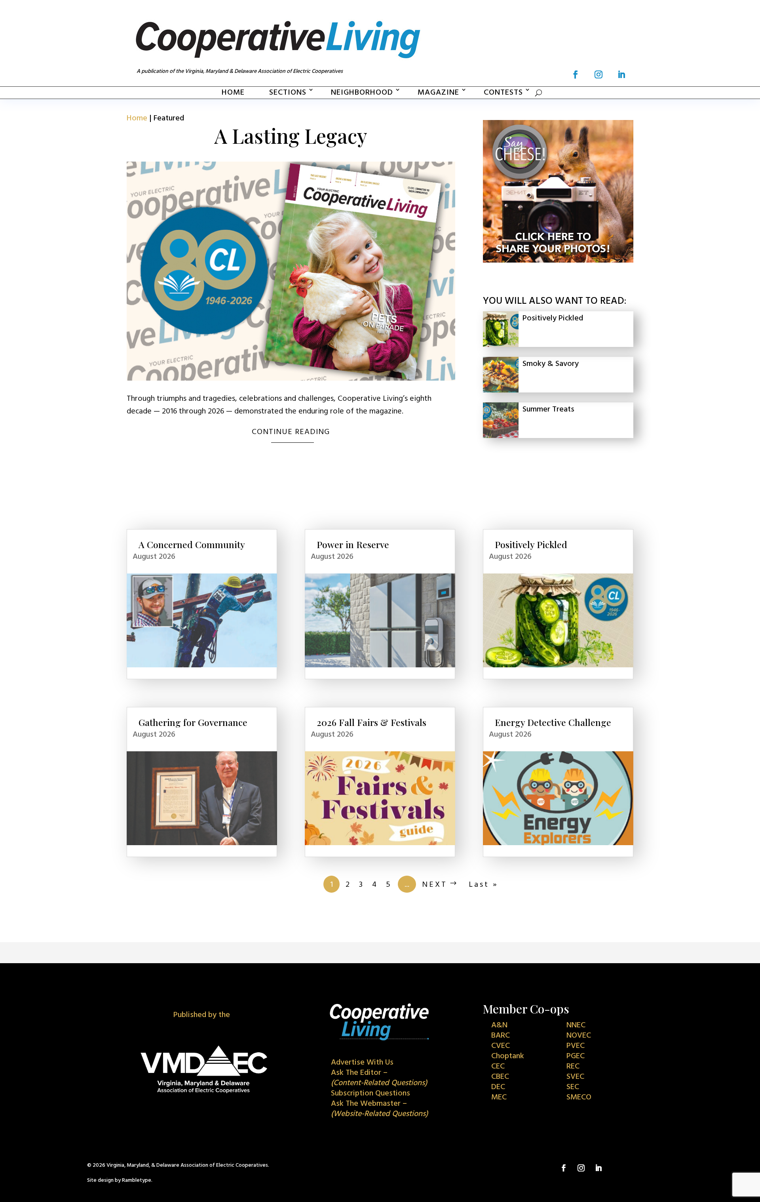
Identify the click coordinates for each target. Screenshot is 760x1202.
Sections (287, 93)
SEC (572, 1087)
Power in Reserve (353, 544)
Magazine (438, 93)
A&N (499, 1025)
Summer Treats (548, 409)
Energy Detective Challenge (553, 722)
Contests (503, 93)
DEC (498, 1087)
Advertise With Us (362, 1062)
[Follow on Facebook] (575, 74)
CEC (498, 1066)
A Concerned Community (192, 544)
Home (233, 93)
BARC (500, 1035)
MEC (499, 1097)
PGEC (575, 1056)
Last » (483, 884)
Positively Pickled (552, 318)
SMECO (578, 1097)
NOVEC (578, 1035)
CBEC (500, 1077)
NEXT (434, 884)
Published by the (201, 1015)
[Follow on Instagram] (598, 74)
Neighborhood (362, 93)
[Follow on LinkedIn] (621, 74)
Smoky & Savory (550, 364)
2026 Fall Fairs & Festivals (371, 722)
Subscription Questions (370, 1093)
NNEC (575, 1025)
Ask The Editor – (379, 1078)
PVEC (575, 1046)
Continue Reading (291, 432)
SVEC (575, 1077)
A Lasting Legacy (290, 135)
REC (573, 1066)
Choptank (507, 1056)
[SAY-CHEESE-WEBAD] (558, 260)
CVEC (500, 1046)
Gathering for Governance (193, 722)
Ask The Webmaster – (379, 1108)
